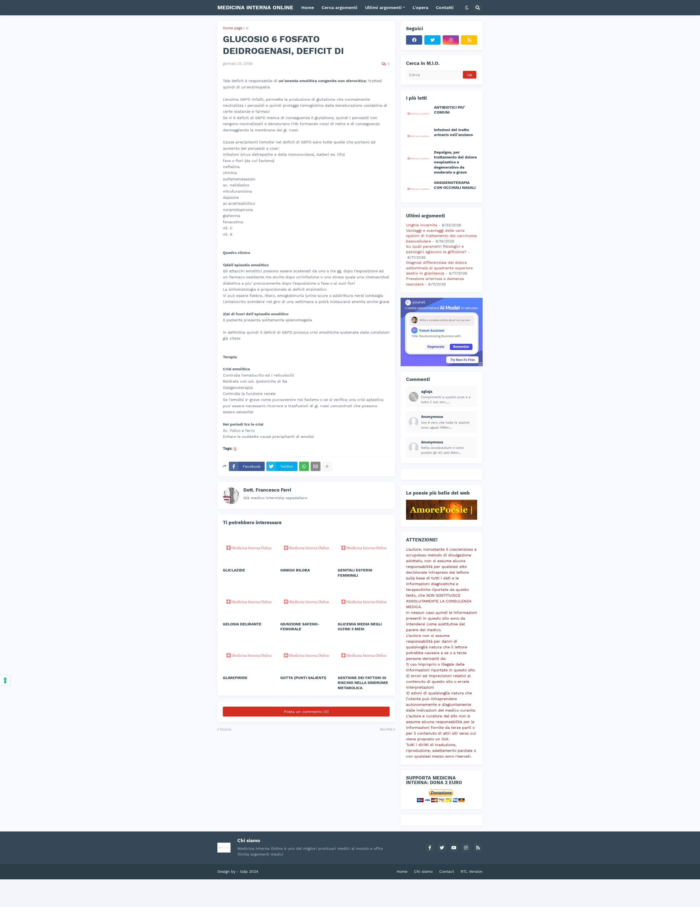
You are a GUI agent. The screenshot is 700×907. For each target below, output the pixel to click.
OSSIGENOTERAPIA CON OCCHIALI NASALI (455, 185)
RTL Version (472, 871)
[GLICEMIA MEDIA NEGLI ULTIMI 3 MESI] (364, 601)
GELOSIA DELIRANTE (242, 624)
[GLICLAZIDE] (249, 547)
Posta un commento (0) (306, 711)
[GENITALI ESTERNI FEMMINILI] (364, 547)
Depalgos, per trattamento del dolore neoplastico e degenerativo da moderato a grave (455, 162)
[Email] (315, 466)
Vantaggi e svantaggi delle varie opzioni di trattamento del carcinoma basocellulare (441, 235)
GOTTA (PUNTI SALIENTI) (303, 677)
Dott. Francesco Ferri (267, 490)
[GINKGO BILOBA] (306, 547)
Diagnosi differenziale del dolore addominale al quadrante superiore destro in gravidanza (439, 267)
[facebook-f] (429, 847)
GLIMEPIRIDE (235, 677)
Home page (233, 28)
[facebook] (414, 40)
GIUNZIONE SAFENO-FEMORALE (299, 626)
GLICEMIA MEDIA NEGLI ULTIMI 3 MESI (360, 626)
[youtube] (454, 847)
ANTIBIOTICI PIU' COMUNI (449, 109)
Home (402, 871)
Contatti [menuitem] (445, 7)
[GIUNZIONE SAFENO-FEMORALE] (306, 601)
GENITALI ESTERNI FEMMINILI (355, 572)
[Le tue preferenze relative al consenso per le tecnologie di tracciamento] (5, 680)
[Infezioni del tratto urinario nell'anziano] (418, 135)
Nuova (225, 729)
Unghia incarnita (421, 225)
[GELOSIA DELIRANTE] (249, 601)
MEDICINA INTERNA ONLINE (255, 7)
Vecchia (386, 729)
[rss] (469, 40)
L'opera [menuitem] (420, 7)
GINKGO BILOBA (295, 570)
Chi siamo (423, 871)
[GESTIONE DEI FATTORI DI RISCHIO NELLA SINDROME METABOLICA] (364, 654)
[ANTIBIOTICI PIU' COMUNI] (418, 113)
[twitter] (432, 40)
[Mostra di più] (327, 466)
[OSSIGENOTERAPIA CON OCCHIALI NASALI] (418, 188)
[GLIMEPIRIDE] (249, 654)
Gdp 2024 (249, 871)
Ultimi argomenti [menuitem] (383, 7)
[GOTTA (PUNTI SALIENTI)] (306, 654)
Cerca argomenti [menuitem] (339, 7)
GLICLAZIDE (234, 570)
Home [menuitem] (307, 7)
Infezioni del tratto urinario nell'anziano (453, 132)
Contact (446, 871)
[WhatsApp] (304, 466)
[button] (467, 8)
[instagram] (451, 40)
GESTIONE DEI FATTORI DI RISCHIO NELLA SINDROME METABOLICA (363, 682)
